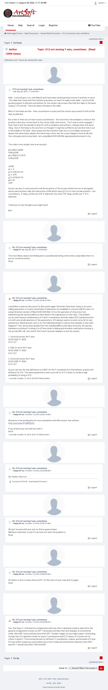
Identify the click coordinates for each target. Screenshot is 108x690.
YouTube (95, 25)
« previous (93, 39)
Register (53, 25)
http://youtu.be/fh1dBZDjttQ (21, 423)
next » (101, 39)
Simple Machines (63, 679)
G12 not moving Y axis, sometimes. (28, 89)
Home (11, 25)
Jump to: (63, 668)
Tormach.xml (16, 482)
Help (20, 25)
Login (42, 25)
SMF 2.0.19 (43, 679)
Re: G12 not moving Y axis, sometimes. (30, 247)
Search (30, 25)
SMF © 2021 (52, 679)
